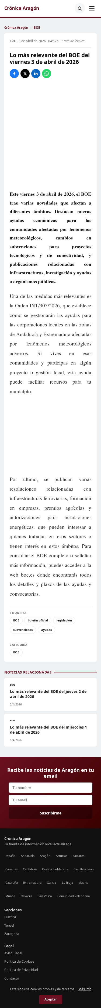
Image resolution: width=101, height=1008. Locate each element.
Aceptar (50, 999)
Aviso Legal (13, 953)
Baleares (78, 856)
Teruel (9, 925)
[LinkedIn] (35, 73)
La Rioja (67, 882)
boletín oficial (38, 620)
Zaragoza (11, 933)
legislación (64, 620)
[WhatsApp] (46, 73)
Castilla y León (84, 869)
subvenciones (23, 630)
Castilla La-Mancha (55, 869)
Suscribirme (50, 813)
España (10, 856)
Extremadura (32, 882)
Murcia (10, 896)
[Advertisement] (50, 435)
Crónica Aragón (21, 8)
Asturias (61, 856)
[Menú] (92, 8)
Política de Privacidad (21, 969)
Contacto (11, 978)
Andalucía (27, 856)
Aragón (45, 856)
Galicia (51, 882)
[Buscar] (80, 8)
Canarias (11, 869)
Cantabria (30, 869)
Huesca (10, 917)
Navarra (26, 896)
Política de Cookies (19, 961)
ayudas (46, 630)
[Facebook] (14, 73)
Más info (84, 989)
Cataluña (11, 882)
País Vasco (44, 896)
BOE (37, 28)
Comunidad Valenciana (73, 896)
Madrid (83, 882)
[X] (25, 73)
